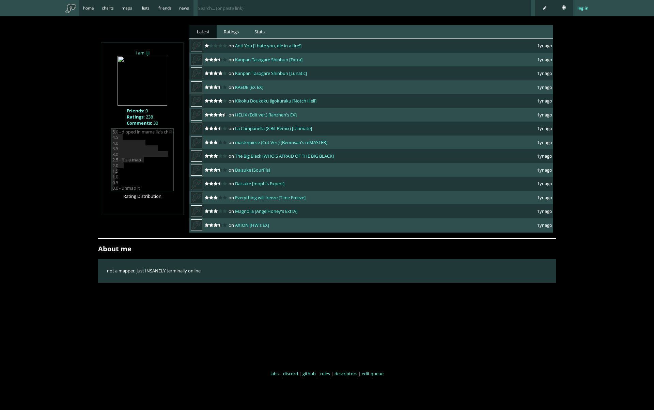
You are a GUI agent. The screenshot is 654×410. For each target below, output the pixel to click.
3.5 (115, 148)
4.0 (115, 143)
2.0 (115, 165)
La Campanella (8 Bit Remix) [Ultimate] (273, 128)
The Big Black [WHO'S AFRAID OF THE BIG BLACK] (284, 156)
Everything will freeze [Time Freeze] (270, 197)
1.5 (115, 171)
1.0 (115, 177)
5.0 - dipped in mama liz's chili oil (144, 132)
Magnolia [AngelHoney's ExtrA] (266, 211)
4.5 (115, 137)
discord (290, 373)
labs (274, 373)
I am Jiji (143, 53)
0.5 (115, 182)
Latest (203, 32)
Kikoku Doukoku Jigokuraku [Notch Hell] (275, 101)
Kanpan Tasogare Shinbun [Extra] (268, 60)
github (309, 373)
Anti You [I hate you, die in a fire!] (268, 46)
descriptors (345, 373)
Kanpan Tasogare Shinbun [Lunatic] (271, 73)
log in (583, 8)
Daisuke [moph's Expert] (259, 183)
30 (142, 123)
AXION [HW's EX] (252, 225)
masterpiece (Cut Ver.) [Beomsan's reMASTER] (281, 142)
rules (325, 373)
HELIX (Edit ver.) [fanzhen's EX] (266, 115)
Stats (259, 32)
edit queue (373, 373)
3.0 (115, 154)
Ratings (231, 32)
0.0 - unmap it (126, 188)
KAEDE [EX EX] (249, 87)
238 (140, 117)
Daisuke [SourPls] (252, 170)
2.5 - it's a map (126, 160)
